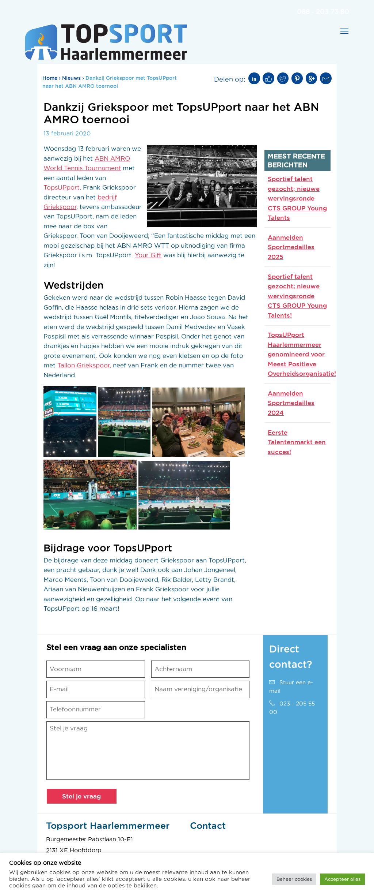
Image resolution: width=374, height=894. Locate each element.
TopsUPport (61, 187)
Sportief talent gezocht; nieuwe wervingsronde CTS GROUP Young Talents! (297, 296)
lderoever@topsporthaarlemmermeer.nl (245, 850)
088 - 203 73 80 (323, 11)
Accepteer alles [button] (342, 879)
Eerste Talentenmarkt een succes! (297, 442)
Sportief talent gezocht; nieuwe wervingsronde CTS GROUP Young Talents (297, 198)
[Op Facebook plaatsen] (268, 78)
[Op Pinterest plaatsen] (297, 78)
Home (49, 78)
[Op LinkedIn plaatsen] (254, 78)
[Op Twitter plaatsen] (283, 78)
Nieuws (71, 78)
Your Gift (148, 255)
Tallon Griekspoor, (84, 365)
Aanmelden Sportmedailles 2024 (291, 403)
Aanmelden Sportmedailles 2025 (291, 247)
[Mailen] (326, 78)
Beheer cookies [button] (294, 879)
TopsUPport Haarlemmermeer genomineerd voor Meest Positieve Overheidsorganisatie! (302, 354)
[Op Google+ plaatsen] (311, 78)
